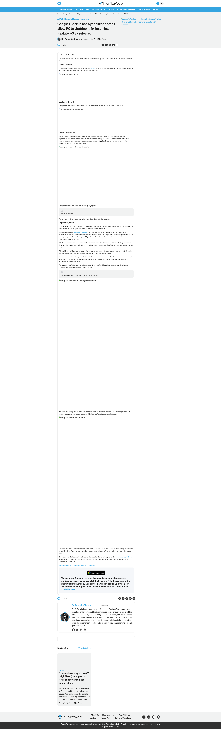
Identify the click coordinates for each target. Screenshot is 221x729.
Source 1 (62, 565)
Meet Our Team (108, 715)
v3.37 (93, 68)
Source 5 (92, 565)
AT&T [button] (60, 19)
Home (59, 14)
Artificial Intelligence (126, 9)
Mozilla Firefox (98, 9)
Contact (93, 718)
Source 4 (84, 565)
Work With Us (124, 715)
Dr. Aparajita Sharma (71, 38)
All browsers (144, 9)
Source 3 (77, 565)
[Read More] (74, 661)
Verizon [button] (85, 19)
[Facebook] (144, 716)
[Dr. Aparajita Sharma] (65, 617)
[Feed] (158, 716)
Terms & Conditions (123, 718)
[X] (148, 716)
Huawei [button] (67, 19)
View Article (83, 648)
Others (156, 9)
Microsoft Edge (82, 9)
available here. (68, 589)
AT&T (62, 670)
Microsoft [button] (76, 19)
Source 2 (69, 565)
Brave (111, 9)
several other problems (124, 557)
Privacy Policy (105, 718)
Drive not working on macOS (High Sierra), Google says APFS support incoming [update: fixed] (74, 678)
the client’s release (80, 232)
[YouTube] (153, 716)
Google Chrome (65, 9)
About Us (95, 715)
